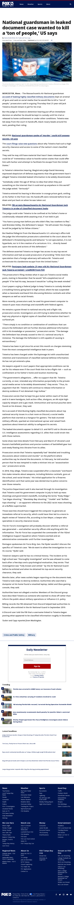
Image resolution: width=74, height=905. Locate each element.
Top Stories (6, 791)
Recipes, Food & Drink (7, 840)
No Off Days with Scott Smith (44, 798)
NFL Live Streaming (64, 856)
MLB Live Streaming (64, 862)
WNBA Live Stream (64, 882)
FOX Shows (61, 832)
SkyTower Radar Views (26, 792)
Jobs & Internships (26, 860)
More (48, 4)
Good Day (62, 788)
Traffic (60, 791)
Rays (40, 793)
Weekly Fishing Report (46, 802)
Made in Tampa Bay (8, 837)
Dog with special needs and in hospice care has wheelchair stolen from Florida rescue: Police (30, 761)
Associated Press (7, 40)
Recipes (60, 802)
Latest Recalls (43, 828)
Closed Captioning (26, 864)
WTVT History (25, 862)
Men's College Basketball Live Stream (62, 872)
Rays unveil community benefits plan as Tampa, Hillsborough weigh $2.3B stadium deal (28, 752)
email (70, 894)
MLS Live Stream (63, 884)
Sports (42, 788)
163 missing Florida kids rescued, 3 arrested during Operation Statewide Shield (42, 704)
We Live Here (8, 823)
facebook (56, 894)
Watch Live (25, 823)
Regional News (8, 851)
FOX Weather (25, 811)
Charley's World (62, 793)
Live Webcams (25, 797)
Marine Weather (26, 799)
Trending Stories (63, 830)
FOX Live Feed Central (28, 839)
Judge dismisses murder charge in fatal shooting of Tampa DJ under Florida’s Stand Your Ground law (29, 735)
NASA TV (23, 841)
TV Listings (24, 857)
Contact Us (24, 871)
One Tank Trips (7, 832)
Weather (24, 788)
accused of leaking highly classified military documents (28, 96)
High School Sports (45, 804)
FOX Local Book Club (64, 828)
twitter (59, 894)
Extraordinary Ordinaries (62, 798)
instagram (63, 894)
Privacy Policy (39, 675)
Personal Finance (44, 830)
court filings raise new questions (21, 143)
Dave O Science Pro (64, 806)
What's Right (6, 826)
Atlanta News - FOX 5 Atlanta (9, 862)
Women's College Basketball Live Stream (63, 878)
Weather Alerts (25, 802)
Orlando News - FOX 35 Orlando (8, 854)
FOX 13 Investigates (8, 806)
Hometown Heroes (64, 795)
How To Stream (26, 826)
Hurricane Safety (26, 804)
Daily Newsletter (7, 816)
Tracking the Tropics (27, 806)
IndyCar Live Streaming (61, 867)
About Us (25, 851)
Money (42, 823)
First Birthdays (62, 804)
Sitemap (4, 818)
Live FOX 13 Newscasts (24, 829)
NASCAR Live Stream (64, 864)
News (4, 788)
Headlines (61, 826)
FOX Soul (23, 836)
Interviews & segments (43, 859)
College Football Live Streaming (64, 859)
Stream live (42, 856)
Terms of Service (38, 677)
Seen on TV (5, 811)
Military (31, 635)
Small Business (44, 835)
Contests (60, 837)
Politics (4, 804)
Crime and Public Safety (19, 40)
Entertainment (64, 823)
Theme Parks (6, 835)
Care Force (5, 846)
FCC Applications (26, 869)
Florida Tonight (7, 828)
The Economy (43, 832)
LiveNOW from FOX (27, 832)
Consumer (5, 799)
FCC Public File (25, 867)
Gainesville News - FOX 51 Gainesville (8, 858)
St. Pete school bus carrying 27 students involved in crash (34, 697)
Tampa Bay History (8, 843)
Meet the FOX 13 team (26, 854)
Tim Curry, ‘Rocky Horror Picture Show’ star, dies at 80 (18, 743)
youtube (67, 894)
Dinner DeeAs (6, 830)
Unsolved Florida (7, 809)
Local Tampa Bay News (7, 794)
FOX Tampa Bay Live (27, 843)
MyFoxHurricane (26, 809)
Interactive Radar (26, 795)
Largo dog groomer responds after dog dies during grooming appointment (25, 769)
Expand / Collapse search (70, 4)
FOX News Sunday (8, 813)
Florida (4, 797)
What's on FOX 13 (63, 835)
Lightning (42, 795)
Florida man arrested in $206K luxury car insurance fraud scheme (37, 689)
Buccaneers (43, 791)
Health (4, 802)
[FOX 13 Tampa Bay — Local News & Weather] (8, 4)
